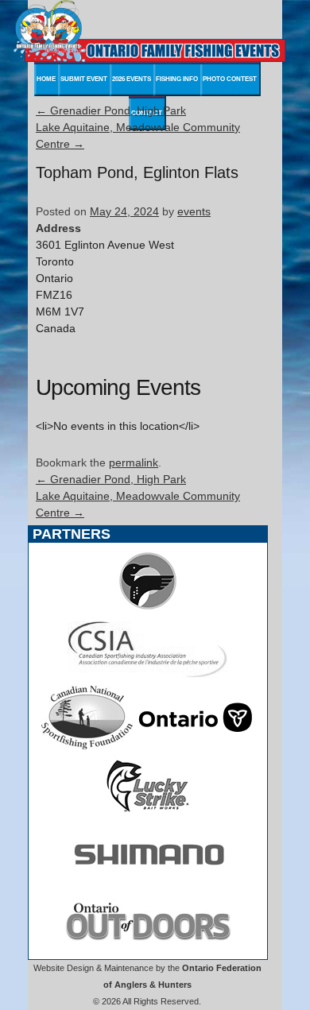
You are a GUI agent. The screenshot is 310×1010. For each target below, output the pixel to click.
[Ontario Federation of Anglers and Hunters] (148, 608)
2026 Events (131, 79)
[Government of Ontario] (195, 745)
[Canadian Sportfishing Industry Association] (148, 677)
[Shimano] (148, 882)
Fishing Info (177, 79)
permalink (133, 462)
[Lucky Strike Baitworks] (148, 813)
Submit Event (83, 79)
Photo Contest (230, 79)
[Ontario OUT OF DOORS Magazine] (148, 950)
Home (46, 79)
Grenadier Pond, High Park (111, 110)
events (194, 211)
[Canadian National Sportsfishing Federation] (87, 745)
